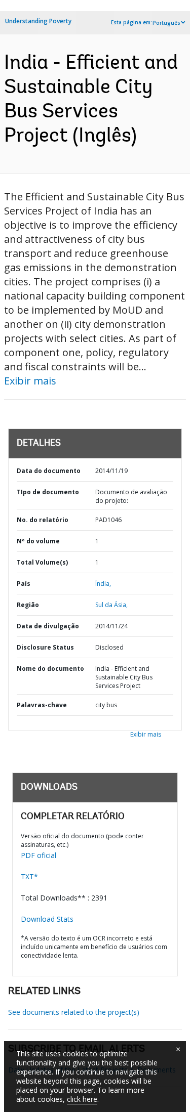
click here (82, 1099)
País (23, 583)
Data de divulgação (48, 626)
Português (166, 22)
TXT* (29, 876)
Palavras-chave (42, 705)
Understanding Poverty (38, 21)
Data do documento (49, 470)
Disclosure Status (45, 647)
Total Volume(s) (42, 562)
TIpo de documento (48, 492)
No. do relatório (42, 520)
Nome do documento (50, 668)
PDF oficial (38, 855)
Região (28, 604)
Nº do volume (38, 541)
